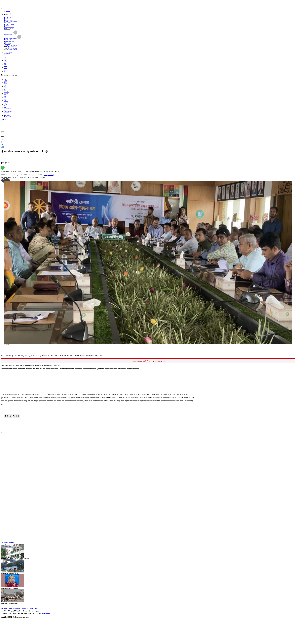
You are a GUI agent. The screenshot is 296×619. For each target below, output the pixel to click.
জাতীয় (5, 60)
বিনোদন (5, 68)
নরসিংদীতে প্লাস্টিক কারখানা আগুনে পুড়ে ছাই (9, 573)
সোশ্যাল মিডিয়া (7, 103)
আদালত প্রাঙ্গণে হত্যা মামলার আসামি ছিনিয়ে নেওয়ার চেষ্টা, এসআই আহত (15, 558)
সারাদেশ (5, 66)
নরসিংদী (2, 147)
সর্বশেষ (5, 57)
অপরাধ (5, 100)
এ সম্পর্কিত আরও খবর (8, 542)
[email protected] (48, 175)
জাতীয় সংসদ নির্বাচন (7, 111)
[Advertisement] (38, 4)
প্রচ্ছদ (2, 131)
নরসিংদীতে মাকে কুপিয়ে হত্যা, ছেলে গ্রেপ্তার (10, 588)
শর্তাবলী (10, 608)
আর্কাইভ (36, 608)
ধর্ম (4, 110)
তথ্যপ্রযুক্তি (6, 92)
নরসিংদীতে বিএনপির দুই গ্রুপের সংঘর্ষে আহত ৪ (10, 603)
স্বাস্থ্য (5, 99)
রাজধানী (5, 64)
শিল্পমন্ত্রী (9, 416)
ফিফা (5, 59)
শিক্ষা (5, 96)
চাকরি (5, 97)
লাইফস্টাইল (6, 93)
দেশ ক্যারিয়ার (6, 112)
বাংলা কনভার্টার (30, 608)
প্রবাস (5, 71)
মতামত (5, 94)
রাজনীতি (5, 61)
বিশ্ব (4, 67)
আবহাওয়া (5, 104)
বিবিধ (5, 107)
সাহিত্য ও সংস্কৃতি (7, 108)
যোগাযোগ (24, 608)
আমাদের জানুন (4, 608)
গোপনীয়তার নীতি (16, 608)
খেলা (4, 70)
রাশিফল (5, 106)
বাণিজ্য (5, 63)
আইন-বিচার (6, 101)
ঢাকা (1, 142)
